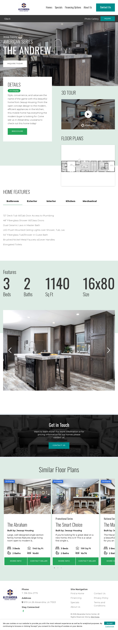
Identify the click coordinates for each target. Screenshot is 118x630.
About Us (88, 7)
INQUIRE (108, 18)
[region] (59, 625)
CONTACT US (59, 445)
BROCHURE (17, 131)
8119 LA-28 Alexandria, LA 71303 (40, 602)
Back (7, 19)
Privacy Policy (101, 598)
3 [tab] (62, 568)
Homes (49, 7)
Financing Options (73, 7)
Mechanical (90, 201)
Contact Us (105, 7)
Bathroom (13, 201)
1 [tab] (55, 568)
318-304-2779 (31, 593)
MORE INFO (15, 561)
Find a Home (77, 593)
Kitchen (70, 201)
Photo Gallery (92, 19)
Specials (58, 7)
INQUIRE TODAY (15, 63)
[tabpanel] (27, 522)
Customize (109, 626)
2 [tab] (58, 568)
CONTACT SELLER (38, 561)
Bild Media (95, 617)
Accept (110, 623)
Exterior (32, 201)
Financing (76, 598)
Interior (51, 201)
